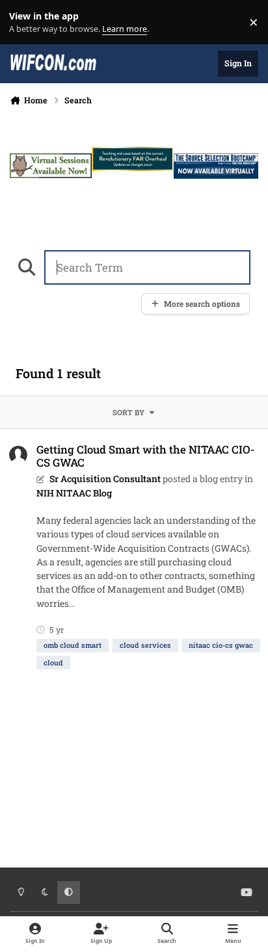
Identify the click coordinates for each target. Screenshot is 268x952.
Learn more (25, 22)
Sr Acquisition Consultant (105, 478)
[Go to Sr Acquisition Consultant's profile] (18, 455)
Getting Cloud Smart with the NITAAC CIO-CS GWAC (145, 456)
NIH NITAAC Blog (74, 493)
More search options (202, 304)
